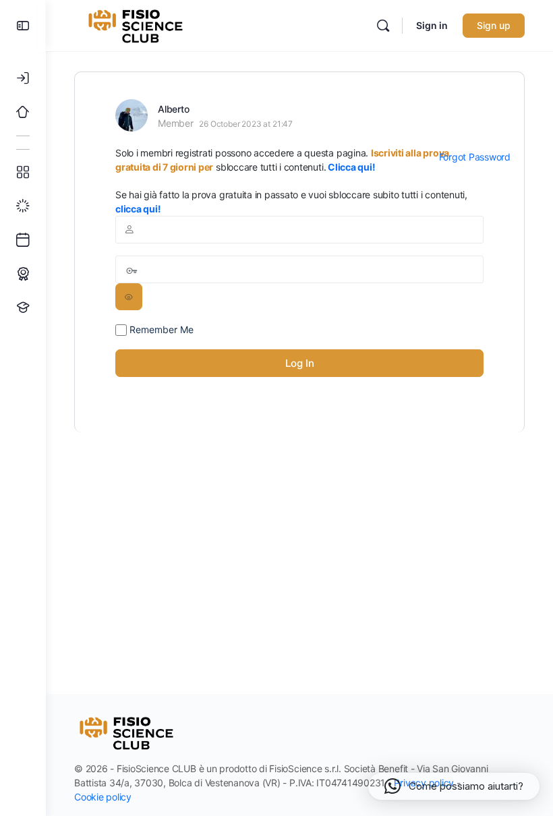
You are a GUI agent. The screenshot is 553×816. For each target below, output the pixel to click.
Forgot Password (475, 157)
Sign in (432, 25)
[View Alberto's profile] (131, 115)
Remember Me (160, 329)
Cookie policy (103, 797)
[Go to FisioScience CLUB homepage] (137, 24)
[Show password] (128, 296)
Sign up (494, 25)
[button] (454, 786)
